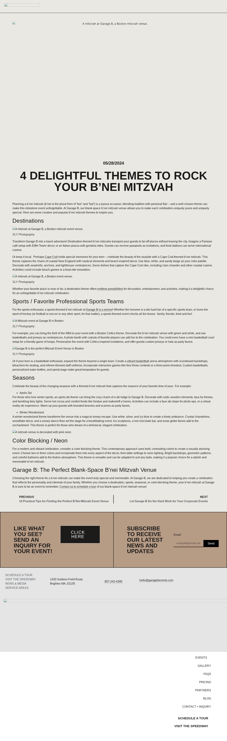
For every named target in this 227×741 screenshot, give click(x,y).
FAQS (207, 673)
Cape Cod (51, 256)
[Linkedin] (217, 581)
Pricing (205, 682)
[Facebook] (188, 581)
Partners (203, 690)
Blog (207, 698)
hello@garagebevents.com (156, 580)
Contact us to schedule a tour (78, 486)
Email (177, 534)
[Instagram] (203, 581)
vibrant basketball (138, 361)
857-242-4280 (113, 581)
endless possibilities (110, 288)
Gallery (204, 665)
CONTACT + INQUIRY (196, 706)
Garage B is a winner (99, 309)
